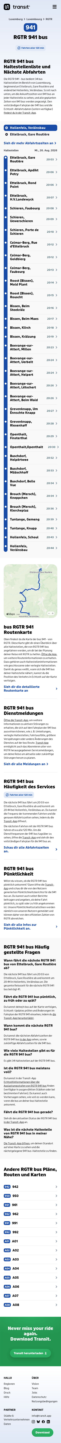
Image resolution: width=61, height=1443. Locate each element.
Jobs (34, 1392)
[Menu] (54, 7)
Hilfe (6, 1397)
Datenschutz (39, 1397)
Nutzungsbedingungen (44, 1401)
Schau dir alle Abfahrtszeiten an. (26, 849)
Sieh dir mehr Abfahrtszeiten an (28, 143)
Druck (7, 1392)
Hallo (8, 1378)
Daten (7, 1423)
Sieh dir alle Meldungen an (24, 764)
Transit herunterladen (28, 1353)
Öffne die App (48, 654)
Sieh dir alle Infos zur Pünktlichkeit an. (20, 926)
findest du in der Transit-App (20, 112)
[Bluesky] (38, 1421)
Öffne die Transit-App (16, 720)
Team (35, 1388)
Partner (9, 1410)
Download (43, 1432)
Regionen (9, 1383)
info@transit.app (41, 1415)
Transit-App (10, 821)
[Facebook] (43, 1421)
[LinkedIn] (48, 1421)
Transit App (42, 742)
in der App (25, 1039)
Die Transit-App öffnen (17, 1143)
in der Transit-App (14, 1122)
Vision (35, 1383)
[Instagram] (33, 1421)
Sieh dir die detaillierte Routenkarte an (22, 688)
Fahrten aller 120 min (32, 47)
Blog (6, 1388)
